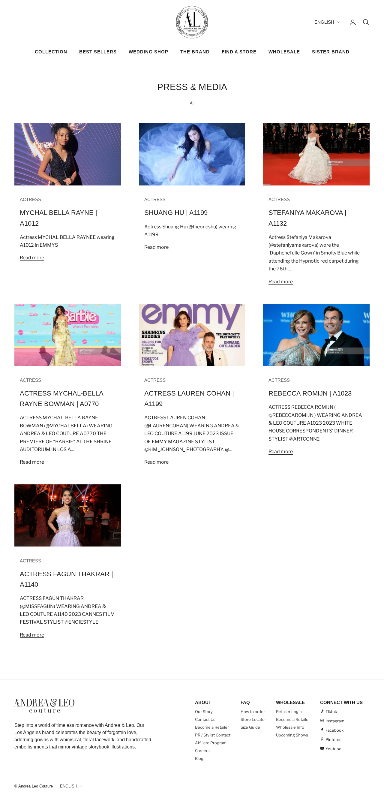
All (192, 103)
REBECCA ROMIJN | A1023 (310, 393)
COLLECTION (51, 51)
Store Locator (253, 719)
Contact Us (205, 719)
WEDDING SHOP (148, 51)
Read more (32, 257)
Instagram (335, 720)
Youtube (333, 748)
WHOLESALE (284, 51)
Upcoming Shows (292, 735)
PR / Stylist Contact (212, 735)
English (324, 22)
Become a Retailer (212, 727)
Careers (202, 750)
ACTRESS (30, 199)
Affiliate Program (210, 742)
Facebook (335, 730)
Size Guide (250, 727)
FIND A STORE (239, 51)
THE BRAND (195, 51)
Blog (199, 758)
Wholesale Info (290, 727)
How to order (253, 711)
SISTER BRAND (331, 51)
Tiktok (331, 711)
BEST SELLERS (98, 51)
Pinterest (334, 739)
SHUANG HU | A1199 (176, 212)
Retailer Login (289, 711)
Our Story (204, 711)
